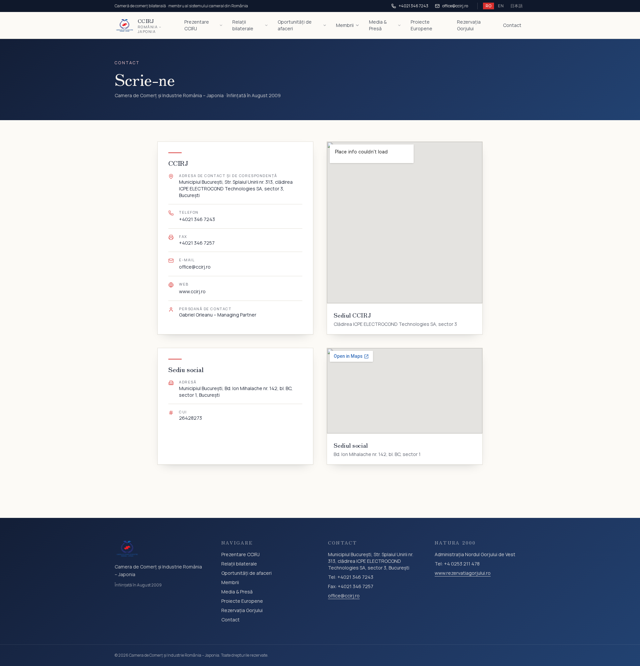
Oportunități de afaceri (295, 25)
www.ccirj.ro (192, 291)
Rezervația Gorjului (469, 25)
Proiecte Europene (421, 25)
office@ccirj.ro (455, 6)
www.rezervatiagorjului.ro (463, 573)
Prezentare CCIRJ (196, 25)
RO (489, 6)
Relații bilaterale (242, 25)
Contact (512, 25)
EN (501, 6)
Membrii (345, 25)
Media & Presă (378, 25)
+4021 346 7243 (413, 6)
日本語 (516, 6)
